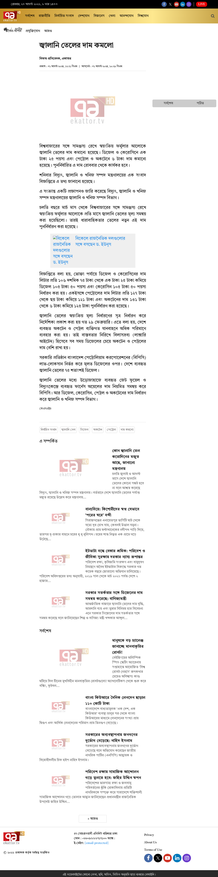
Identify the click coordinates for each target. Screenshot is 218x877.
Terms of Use (153, 849)
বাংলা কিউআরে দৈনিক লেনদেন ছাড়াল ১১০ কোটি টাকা (115, 701)
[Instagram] (188, 4)
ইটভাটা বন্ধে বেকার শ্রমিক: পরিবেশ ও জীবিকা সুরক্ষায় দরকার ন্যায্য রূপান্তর (115, 554)
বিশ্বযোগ (143, 16)
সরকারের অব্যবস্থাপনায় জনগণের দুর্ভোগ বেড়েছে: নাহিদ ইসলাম (111, 738)
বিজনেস (99, 16)
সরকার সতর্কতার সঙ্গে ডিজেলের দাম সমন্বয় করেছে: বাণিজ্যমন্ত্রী (114, 596)
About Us (150, 842)
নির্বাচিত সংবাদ (64, 16)
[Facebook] (164, 4)
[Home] (7, 29)
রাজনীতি (44, 16)
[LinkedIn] (182, 4)
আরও (94, 819)
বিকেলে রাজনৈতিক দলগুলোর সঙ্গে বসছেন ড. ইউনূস (100, 242)
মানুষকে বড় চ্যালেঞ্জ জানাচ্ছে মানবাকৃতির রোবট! (128, 646)
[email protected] (97, 843)
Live (201, 4)
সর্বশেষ (29, 16)
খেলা (112, 16)
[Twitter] (170, 4)
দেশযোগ (83, 16)
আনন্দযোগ (126, 16)
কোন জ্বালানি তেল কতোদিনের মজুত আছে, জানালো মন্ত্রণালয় (126, 460)
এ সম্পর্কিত (48, 441)
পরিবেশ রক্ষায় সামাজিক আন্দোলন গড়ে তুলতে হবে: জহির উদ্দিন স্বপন (113, 775)
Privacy (149, 835)
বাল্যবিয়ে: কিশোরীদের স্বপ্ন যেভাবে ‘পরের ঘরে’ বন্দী (112, 512)
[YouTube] (176, 4)
